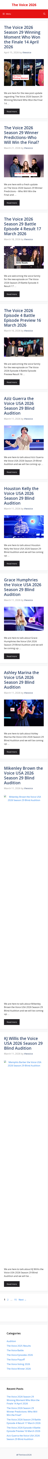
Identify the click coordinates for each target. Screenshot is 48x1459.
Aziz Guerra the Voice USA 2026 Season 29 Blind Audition (19, 406)
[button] (44, 13)
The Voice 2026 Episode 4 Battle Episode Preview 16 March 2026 (22, 318)
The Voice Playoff (16, 1359)
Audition (11, 1341)
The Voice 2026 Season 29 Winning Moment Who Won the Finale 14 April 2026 (22, 37)
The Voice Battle (15, 1350)
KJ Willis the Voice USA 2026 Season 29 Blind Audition (23, 1043)
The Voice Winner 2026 (19, 1368)
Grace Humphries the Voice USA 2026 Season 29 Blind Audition (22, 587)
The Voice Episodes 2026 (20, 1354)
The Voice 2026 (24, 4)
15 (15, 1299)
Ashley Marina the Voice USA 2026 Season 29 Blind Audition (21, 680)
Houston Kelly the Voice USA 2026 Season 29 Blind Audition (21, 496)
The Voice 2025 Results (19, 1345)
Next (22, 1299)
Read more (12, 111)
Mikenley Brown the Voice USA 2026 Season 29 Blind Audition (23, 775)
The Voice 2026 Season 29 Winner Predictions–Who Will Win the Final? (21, 135)
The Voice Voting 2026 (18, 1364)
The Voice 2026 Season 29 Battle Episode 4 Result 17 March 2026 (22, 226)
